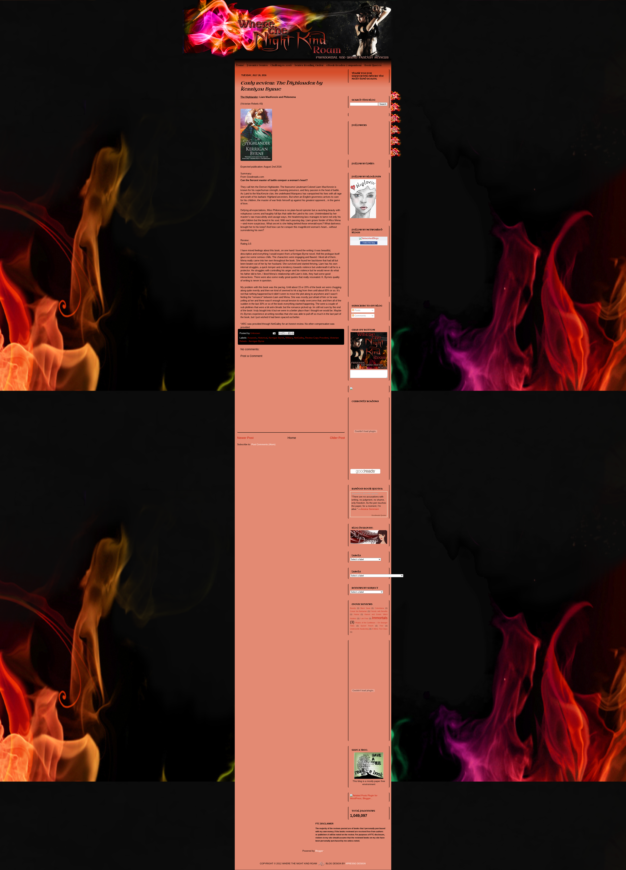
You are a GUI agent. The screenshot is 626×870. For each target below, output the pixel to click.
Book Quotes (372, 65)
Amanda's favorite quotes (364, 493)
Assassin (252, 338)
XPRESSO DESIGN (356, 863)
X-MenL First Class (380, 629)
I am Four (364, 618)
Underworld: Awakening (359, 629)
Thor (381, 626)
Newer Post (245, 437)
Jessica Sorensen (370, 509)
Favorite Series (257, 65)
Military (289, 338)
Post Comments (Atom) (263, 444)
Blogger (319, 851)
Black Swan (365, 608)
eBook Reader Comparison (343, 65)
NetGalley (299, 338)
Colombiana (379, 608)
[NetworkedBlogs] (369, 238)
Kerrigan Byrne (276, 338)
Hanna (356, 614)
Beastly (353, 608)
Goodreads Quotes (379, 515)
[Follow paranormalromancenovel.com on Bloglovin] (363, 217)
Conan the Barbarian (358, 611)
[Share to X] (286, 333)
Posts (357, 310)
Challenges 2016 (281, 65)
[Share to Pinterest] (292, 333)
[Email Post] (274, 333)
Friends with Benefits (379, 611)
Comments (360, 315)
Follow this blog (369, 243)
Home (240, 65)
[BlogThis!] (283, 333)
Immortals (380, 618)
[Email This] (280, 333)
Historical (262, 338)
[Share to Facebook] (289, 333)
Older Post (337, 437)
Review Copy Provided (316, 338)
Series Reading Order (309, 65)
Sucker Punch (367, 626)
